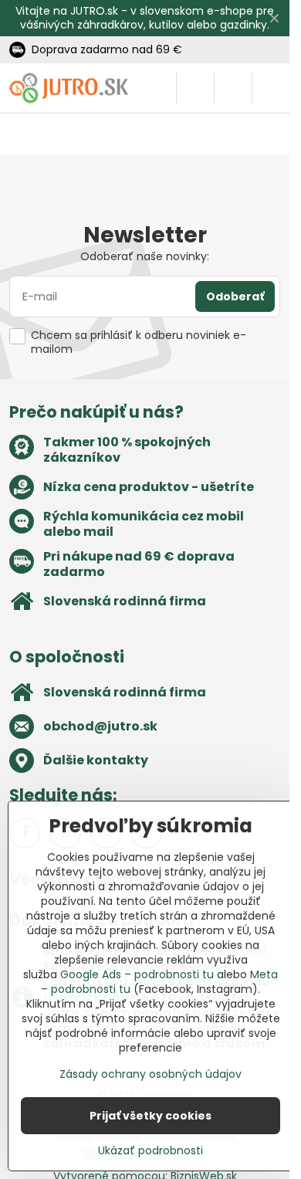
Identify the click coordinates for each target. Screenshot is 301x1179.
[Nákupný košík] (233, 88)
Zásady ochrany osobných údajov (150, 1074)
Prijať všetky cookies (150, 1115)
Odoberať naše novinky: (144, 256)
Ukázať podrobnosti (150, 1150)
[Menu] (270, 88)
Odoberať (235, 296)
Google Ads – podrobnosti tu (137, 974)
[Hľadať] (195, 88)
